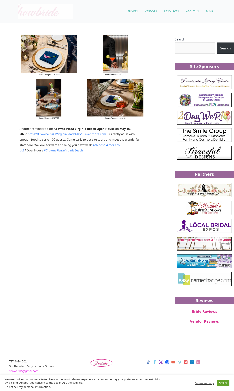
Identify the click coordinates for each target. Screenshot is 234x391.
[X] (161, 362)
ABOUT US (192, 11)
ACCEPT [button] (223, 383)
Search (180, 39)
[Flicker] (198, 362)
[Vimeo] (180, 362)
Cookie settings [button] (204, 383)
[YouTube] (173, 362)
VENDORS (151, 11)
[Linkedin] (192, 362)
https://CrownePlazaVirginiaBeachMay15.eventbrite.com (67, 134)
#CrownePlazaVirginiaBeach (63, 150)
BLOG (209, 11)
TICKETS (133, 11)
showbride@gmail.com (24, 371)
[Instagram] (167, 362)
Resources (171, 11)
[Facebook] (155, 362)
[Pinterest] (186, 362)
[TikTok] (148, 362)
